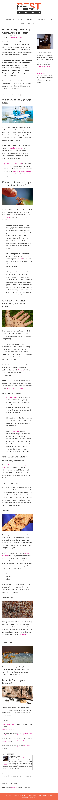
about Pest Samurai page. (45, 66)
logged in (14, 787)
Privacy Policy (9, 795)
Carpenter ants (11, 397)
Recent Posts (10, 754)
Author (4, 754)
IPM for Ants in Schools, (7, 729)
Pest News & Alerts (8, 19)
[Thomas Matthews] (6, 761)
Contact (40, 795)
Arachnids (30, 19)
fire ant (20, 259)
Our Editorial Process (31, 795)
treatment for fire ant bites (16, 388)
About (23, 795)
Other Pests (31, 23)
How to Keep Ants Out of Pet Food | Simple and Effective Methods (17, 775)
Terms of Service (17, 795)
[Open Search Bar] (37, 23)
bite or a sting (6, 217)
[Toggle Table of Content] (18, 94)
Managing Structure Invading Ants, (9, 724)
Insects (20, 19)
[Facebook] (5, 765)
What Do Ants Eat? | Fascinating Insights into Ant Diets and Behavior (18, 776)
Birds (22, 23)
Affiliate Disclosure (47, 795)
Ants (4, 773)
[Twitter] (7, 765)
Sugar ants (5, 164)
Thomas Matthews (16, 37)
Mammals (40, 19)
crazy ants (16, 431)
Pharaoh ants (17, 164)
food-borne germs (16, 148)
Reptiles (51, 19)
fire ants (21, 370)
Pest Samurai (26, 758)
